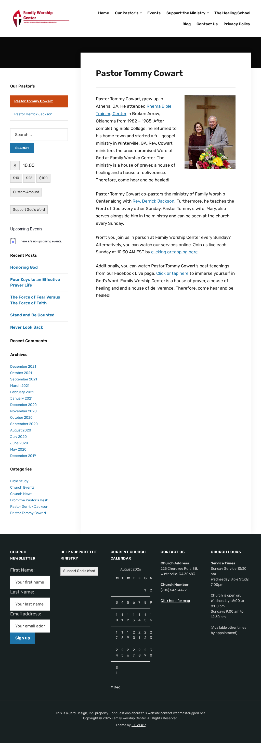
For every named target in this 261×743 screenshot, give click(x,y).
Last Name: (23, 592)
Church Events (22, 487)
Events (154, 13)
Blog (186, 24)
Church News (21, 494)
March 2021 (19, 385)
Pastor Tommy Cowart (33, 101)
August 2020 (20, 430)
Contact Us (207, 24)
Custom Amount (26, 192)
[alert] (39, 241)
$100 (43, 178)
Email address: (27, 614)
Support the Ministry (185, 13)
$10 (16, 178)
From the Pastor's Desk (29, 500)
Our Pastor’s (126, 13)
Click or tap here (172, 273)
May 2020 (18, 449)
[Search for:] (39, 134)
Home (103, 13)
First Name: (24, 570)
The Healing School (232, 13)
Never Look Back (26, 327)
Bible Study (19, 481)
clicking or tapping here (174, 251)
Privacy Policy (237, 24)
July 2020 (18, 437)
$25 (29, 178)
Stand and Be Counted (32, 315)
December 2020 (23, 405)
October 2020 (21, 417)
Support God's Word (29, 209)
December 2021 (23, 366)
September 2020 (24, 424)
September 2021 (23, 379)
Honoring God (24, 267)
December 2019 (23, 456)
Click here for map (175, 601)
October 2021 (21, 373)
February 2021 (22, 392)
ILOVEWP (139, 725)
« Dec (115, 687)
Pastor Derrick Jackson (33, 114)
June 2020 (19, 443)
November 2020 (23, 411)
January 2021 (21, 398)
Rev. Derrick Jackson (153, 201)
